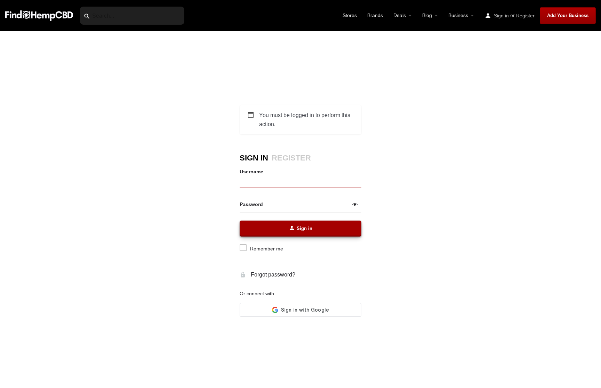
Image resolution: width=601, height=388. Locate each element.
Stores (350, 15)
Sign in (501, 15)
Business (458, 15)
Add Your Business (567, 15)
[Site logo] (40, 15)
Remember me (266, 248)
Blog (427, 15)
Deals (399, 15)
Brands (375, 15)
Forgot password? (272, 275)
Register (525, 15)
